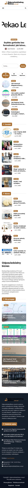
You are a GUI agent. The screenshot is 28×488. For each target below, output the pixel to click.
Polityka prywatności (18, 482)
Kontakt (17, 485)
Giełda (13, 81)
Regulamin (11, 485)
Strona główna (8, 482)
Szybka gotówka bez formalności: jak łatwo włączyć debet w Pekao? (14, 45)
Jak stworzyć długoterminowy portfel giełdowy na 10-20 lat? (17, 86)
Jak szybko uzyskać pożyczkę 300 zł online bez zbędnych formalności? (18, 95)
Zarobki (16, 129)
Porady (13, 90)
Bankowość (14, 39)
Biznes (15, 198)
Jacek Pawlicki (11, 49)
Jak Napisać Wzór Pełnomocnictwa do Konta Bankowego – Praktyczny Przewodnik (15, 441)
